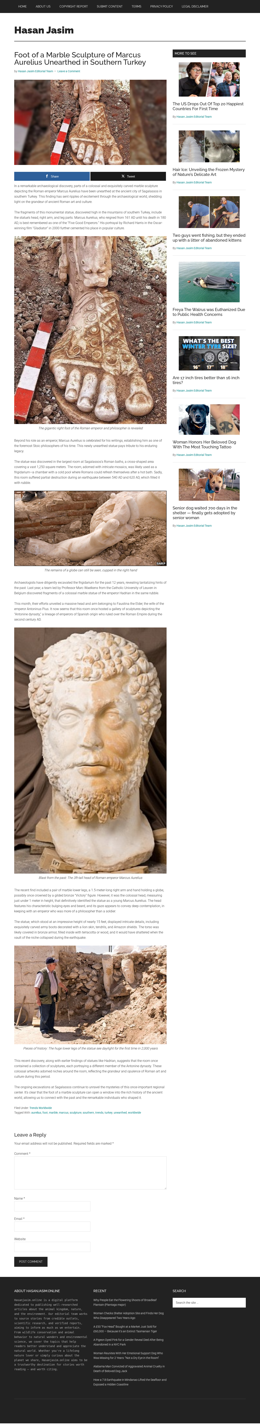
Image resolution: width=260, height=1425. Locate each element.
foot (45, 1112)
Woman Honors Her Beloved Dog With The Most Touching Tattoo (204, 444)
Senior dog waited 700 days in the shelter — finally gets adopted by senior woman (205, 513)
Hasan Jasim (44, 30)
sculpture (75, 1112)
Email (19, 1219)
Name (19, 1198)
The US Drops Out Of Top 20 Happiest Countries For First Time (208, 106)
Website (20, 1239)
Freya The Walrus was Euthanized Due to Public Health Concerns (209, 312)
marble (53, 1112)
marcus (63, 1112)
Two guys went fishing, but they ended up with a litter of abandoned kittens (209, 238)
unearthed (120, 1112)
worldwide (134, 1112)
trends (99, 1112)
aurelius (36, 1112)
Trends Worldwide (40, 1108)
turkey (109, 1112)
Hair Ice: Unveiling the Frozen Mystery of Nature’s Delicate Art (209, 172)
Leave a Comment (68, 71)
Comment (22, 1154)
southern (88, 1112)
